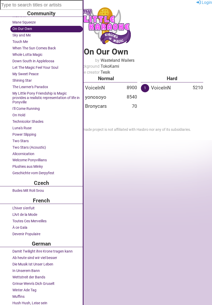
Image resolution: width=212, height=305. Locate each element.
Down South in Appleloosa (33, 61)
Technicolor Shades (27, 121)
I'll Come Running (26, 108)
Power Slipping (24, 134)
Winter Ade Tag (24, 290)
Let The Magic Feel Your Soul (35, 67)
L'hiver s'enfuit (23, 208)
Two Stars (20, 141)
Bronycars (96, 106)
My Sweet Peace (25, 74)
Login (206, 2)
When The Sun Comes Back (34, 48)
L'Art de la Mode (24, 214)
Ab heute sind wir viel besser (34, 258)
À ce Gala (19, 227)
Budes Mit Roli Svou (28, 190)
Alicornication (23, 154)
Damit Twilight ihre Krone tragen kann (42, 251)
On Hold (18, 115)
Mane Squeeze (24, 22)
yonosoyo (95, 97)
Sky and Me (21, 35)
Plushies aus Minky (27, 166)
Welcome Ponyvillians (29, 160)
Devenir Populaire (26, 234)
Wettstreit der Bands (28, 277)
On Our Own (22, 29)
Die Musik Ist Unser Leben (32, 264)
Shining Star (22, 80)
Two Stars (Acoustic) (29, 147)
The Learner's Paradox (30, 87)
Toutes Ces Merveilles (29, 221)
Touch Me (20, 42)
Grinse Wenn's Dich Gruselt (33, 283)
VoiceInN (95, 88)
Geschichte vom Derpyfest (33, 173)
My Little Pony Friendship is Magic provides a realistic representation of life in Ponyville (46, 97)
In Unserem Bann (26, 271)
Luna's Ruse (22, 128)
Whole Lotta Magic (27, 54)
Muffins (18, 296)
